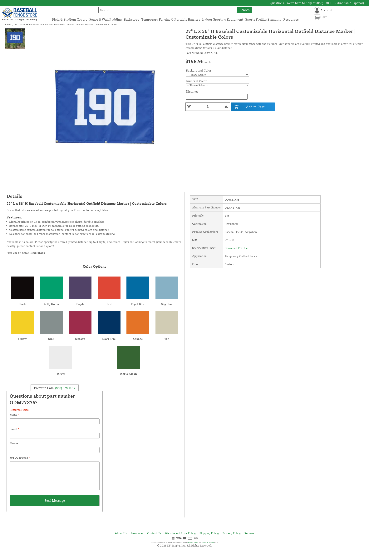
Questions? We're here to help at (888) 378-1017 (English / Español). (317, 3)
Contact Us (154, 533)
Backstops (131, 19)
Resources (291, 19)
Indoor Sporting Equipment (222, 19)
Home (8, 24)
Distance (192, 91)
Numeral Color (196, 81)
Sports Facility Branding (263, 19)
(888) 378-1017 (64, 388)
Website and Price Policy (180, 533)
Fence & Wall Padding (105, 19)
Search (244, 10)
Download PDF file (236, 248)
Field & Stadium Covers (69, 19)
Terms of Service (208, 542)
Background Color (198, 70)
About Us (121, 533)
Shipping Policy (209, 533)
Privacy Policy (232, 533)
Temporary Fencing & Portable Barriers (170, 19)
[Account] (317, 10)
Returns (249, 533)
